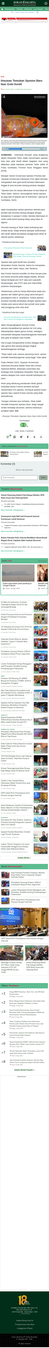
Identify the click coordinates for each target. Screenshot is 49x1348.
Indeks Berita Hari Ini (24, 1321)
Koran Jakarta (16, 1337)
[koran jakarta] (5, 19)
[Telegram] (21, 437)
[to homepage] (25, 1301)
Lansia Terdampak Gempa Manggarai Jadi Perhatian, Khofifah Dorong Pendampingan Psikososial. (16, 666)
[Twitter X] (34, 437)
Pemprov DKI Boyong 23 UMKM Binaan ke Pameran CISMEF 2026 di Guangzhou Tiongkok (16, 680)
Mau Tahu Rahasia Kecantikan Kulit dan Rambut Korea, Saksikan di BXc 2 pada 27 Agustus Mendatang (16, 693)
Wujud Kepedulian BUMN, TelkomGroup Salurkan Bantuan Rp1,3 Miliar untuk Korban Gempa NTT (16, 719)
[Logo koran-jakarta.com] (24, 3)
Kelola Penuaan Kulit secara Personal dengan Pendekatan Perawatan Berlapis (16, 617)
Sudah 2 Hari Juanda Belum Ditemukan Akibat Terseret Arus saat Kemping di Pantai (15, 783)
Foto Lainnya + (43, 561)
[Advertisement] (24, 47)
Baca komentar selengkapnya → (13, 510)
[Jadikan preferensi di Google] (41, 437)
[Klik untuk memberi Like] (8, 437)
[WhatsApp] (14, 437)
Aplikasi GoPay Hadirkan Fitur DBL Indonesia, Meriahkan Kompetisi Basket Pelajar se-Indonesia (15, 705)
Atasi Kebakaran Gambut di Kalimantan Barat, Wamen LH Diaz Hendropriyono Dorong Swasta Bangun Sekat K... (17, 807)
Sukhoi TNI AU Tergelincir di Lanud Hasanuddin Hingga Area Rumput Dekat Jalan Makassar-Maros (15, 846)
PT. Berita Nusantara (30, 1337)
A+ (45, 149)
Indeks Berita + (24, 858)
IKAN (2, 76)
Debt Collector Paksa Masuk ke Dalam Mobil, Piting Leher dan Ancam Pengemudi (16, 746)
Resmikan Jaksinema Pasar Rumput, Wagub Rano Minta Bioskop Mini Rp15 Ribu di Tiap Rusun (16, 734)
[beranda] (2, 9)
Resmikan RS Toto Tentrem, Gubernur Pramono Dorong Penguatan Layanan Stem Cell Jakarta (16, 822)
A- (4, 149)
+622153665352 (25, 1313)
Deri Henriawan (28, 89)
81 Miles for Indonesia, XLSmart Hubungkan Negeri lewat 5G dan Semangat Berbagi (14, 604)
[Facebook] (28, 437)
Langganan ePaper (25, 1328)
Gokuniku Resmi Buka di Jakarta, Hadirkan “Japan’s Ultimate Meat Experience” (14, 641)
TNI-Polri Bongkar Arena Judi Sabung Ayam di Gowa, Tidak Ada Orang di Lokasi (16, 758)
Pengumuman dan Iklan (24, 1324)
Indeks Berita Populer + (24, 1070)
